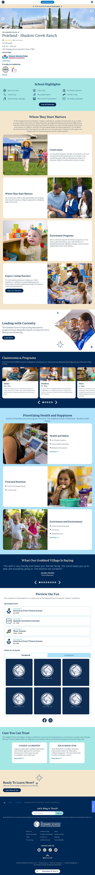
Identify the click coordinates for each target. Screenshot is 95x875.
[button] (47, 611)
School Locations (31, 834)
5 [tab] (52, 402)
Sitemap (56, 837)
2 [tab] (45, 402)
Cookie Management (70, 863)
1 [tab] (43, 402)
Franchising (29, 840)
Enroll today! (56, 6)
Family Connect (59, 834)
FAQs (27, 837)
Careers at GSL (44, 831)
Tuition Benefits (59, 840)
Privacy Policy (43, 863)
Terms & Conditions (56, 863)
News (56, 831)
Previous (2, 19)
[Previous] (33, 6)
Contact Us (43, 837)
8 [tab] (55, 582)
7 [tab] (53, 582)
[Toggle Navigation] (92, 2)
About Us (29, 831)
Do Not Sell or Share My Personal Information (47, 865)
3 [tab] (47, 402)
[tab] (26, 655)
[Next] (61, 6)
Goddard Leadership (46, 834)
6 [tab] (51, 582)
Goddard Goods (45, 840)
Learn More (6, 61)
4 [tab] (49, 402)
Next (92, 19)
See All (4, 75)
